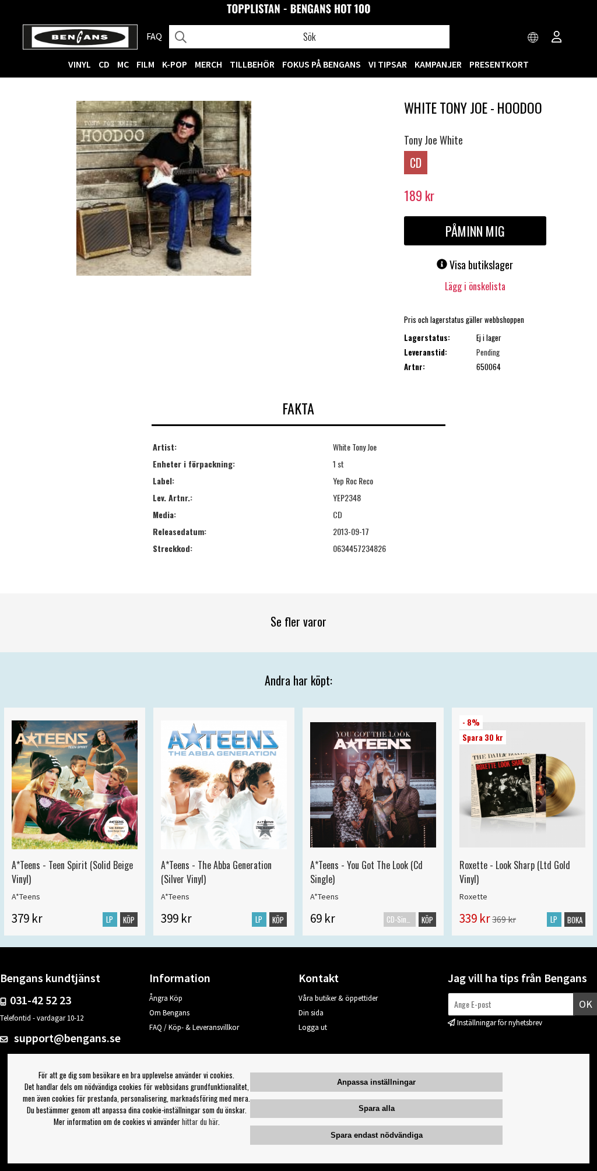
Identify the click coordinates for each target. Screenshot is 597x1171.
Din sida (311, 1013)
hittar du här (200, 1121)
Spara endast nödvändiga (377, 1135)
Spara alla (377, 1108)
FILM (145, 64)
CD (104, 64)
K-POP (174, 64)
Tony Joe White (433, 139)
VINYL (79, 64)
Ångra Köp (165, 998)
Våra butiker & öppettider (338, 998)
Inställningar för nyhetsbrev (499, 1023)
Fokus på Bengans (321, 64)
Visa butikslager (480, 264)
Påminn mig (475, 230)
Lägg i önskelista (475, 286)
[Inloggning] (557, 38)
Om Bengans (169, 1013)
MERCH (208, 64)
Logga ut (312, 1027)
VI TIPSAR (387, 64)
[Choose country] (533, 37)
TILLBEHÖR (252, 64)
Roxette (473, 896)
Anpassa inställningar (376, 1082)
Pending (488, 352)
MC (123, 64)
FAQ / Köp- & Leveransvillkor (194, 1027)
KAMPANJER (438, 64)
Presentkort (499, 64)
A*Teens (26, 896)
